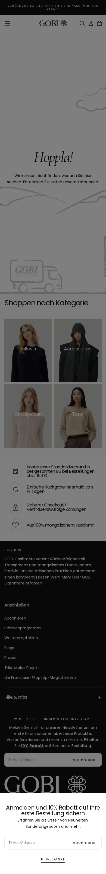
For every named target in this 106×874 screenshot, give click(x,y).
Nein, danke (53, 859)
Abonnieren (85, 842)
